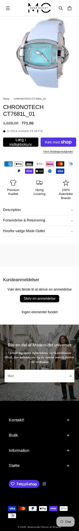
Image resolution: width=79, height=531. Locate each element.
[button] (8, 8)
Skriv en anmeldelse (40, 298)
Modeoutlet (34, 527)
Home (6, 98)
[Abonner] (70, 376)
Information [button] (19, 450)
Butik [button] (13, 435)
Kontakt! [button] (16, 420)
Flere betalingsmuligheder (58, 151)
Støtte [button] (14, 465)
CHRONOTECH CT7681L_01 (30, 98)
